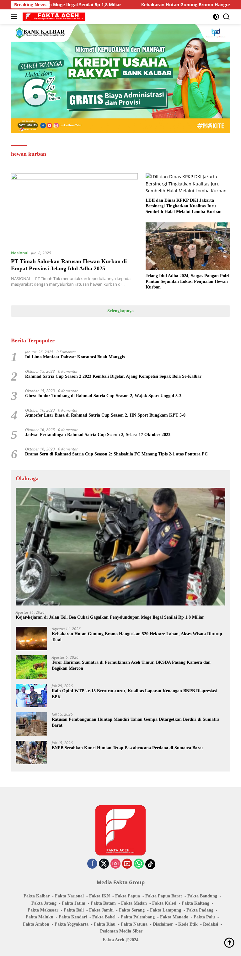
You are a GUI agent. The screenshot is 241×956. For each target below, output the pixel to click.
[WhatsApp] (139, 864)
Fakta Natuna (134, 924)
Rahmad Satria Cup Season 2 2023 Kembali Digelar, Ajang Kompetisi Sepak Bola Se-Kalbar (113, 376)
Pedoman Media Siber (121, 931)
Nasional (20, 253)
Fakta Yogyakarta (71, 924)
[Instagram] (115, 864)
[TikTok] (150, 864)
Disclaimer (163, 924)
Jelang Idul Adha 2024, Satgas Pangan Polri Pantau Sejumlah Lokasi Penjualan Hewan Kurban (187, 281)
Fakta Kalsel (164, 903)
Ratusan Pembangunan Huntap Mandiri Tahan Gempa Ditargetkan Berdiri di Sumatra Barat (135, 722)
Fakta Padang (199, 910)
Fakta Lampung (165, 910)
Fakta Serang (132, 910)
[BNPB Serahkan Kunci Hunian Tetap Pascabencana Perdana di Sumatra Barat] (31, 752)
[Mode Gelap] (216, 17)
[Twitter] (104, 864)
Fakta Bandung (202, 896)
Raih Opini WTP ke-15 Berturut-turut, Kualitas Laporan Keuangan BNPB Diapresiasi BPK (134, 693)
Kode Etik (188, 924)
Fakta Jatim (73, 903)
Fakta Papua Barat (163, 896)
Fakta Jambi (101, 910)
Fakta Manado (174, 917)
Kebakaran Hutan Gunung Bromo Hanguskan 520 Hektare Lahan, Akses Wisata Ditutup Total (137, 636)
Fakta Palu (204, 917)
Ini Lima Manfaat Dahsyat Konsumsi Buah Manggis (75, 357)
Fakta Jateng (43, 903)
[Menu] (15, 16)
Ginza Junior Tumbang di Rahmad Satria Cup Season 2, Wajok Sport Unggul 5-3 (103, 395)
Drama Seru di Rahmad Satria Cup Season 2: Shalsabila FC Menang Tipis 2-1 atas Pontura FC (116, 454)
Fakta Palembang (138, 917)
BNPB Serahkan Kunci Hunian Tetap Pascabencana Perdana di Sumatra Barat (127, 748)
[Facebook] (92, 864)
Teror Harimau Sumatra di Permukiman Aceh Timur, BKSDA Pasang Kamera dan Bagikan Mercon (131, 665)
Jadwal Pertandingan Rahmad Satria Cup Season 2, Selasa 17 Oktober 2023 (97, 434)
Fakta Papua (127, 896)
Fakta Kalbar (37, 896)
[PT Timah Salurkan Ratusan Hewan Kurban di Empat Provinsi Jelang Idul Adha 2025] (74, 208)
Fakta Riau (104, 924)
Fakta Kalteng (195, 903)
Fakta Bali (74, 910)
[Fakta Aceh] (53, 17)
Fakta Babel (103, 917)
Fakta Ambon (36, 924)
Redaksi (210, 924)
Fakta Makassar (43, 910)
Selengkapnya (120, 311)
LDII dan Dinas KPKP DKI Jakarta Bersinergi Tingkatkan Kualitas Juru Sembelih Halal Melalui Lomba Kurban (184, 206)
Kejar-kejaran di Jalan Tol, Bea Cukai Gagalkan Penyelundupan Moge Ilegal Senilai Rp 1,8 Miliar (110, 617)
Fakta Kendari (73, 917)
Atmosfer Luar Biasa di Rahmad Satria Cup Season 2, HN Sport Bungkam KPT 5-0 (105, 415)
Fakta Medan (134, 903)
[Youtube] (127, 864)
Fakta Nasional (69, 896)
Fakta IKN (99, 896)
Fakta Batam (103, 903)
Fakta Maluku (39, 917)
